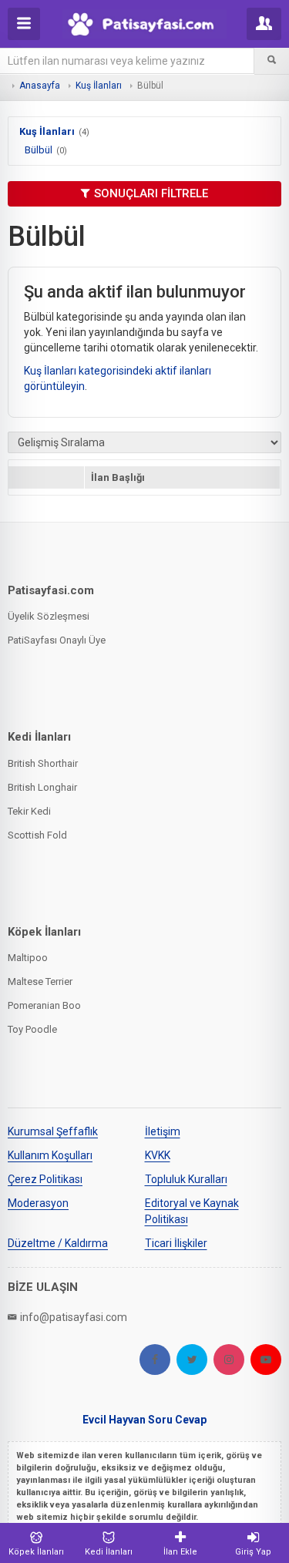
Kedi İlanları (109, 1552)
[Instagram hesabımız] (228, 1359)
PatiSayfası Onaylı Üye (57, 640)
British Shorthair (43, 763)
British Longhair (42, 787)
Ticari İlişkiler (176, 1243)
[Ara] (271, 61)
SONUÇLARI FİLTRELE (151, 193)
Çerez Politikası (45, 1179)
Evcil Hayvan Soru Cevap (144, 1419)
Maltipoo (28, 957)
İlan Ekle (180, 1552)
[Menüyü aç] (24, 24)
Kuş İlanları (99, 85)
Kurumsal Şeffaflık (53, 1131)
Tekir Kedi (29, 811)
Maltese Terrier (40, 981)
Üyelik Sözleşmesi (48, 616)
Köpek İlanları (36, 1552)
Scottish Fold (37, 835)
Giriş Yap (253, 1552)
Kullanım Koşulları (50, 1155)
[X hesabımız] (191, 1359)
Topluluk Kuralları (186, 1179)
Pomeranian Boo (44, 1005)
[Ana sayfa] (144, 24)
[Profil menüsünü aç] (264, 24)
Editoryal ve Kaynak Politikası (192, 1211)
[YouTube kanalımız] (265, 1359)
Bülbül (38, 150)
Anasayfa (39, 85)
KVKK (157, 1155)
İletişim (162, 1131)
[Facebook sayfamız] (154, 1359)
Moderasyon (38, 1203)
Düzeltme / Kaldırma (58, 1243)
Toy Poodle (32, 1029)
